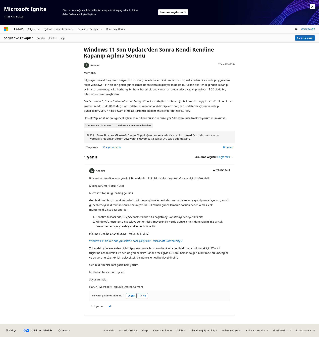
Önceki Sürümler (128, 330)
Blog (144, 330)
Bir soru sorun (305, 38)
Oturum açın (308, 28)
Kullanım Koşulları (232, 330)
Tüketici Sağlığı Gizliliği (202, 330)
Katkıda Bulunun (162, 330)
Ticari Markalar (281, 330)
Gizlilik (179, 330)
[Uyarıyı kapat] (312, 6)
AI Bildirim (109, 330)
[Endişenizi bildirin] (110, 306)
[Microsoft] (6, 29)
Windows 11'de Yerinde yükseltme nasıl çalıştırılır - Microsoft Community (134, 241)
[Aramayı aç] (296, 29)
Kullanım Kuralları (256, 330)
